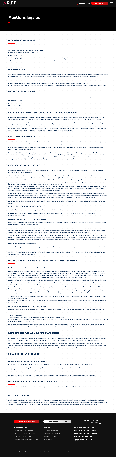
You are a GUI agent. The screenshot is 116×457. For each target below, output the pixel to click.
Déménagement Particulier (51, 431)
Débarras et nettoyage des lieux (84, 436)
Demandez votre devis (26, 422)
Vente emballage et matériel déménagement (83, 440)
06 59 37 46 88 (84, 3)
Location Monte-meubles (50, 442)
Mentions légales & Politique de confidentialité (26, 439)
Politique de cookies (19, 442)
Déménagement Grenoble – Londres (85, 431)
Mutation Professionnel (50, 436)
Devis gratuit (99, 3)
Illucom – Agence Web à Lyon (28, 63)
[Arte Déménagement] (9, 3)
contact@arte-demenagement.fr (22, 436)
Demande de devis (18, 445)
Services (47, 428)
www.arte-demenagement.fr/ (27, 117)
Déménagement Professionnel (52, 433)
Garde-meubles (48, 439)
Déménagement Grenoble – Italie (84, 428)
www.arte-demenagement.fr (20, 46)
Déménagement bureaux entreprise (85, 434)
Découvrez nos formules (57, 422)
